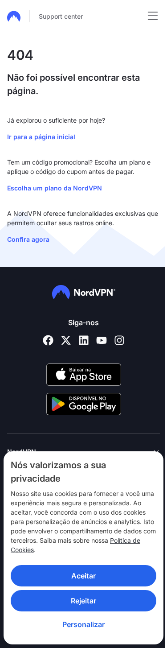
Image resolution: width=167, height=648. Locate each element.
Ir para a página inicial (41, 136)
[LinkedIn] (83, 340)
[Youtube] (101, 340)
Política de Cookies (108, 549)
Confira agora (28, 239)
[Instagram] (119, 340)
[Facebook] (48, 340)
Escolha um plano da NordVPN (54, 188)
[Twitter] (66, 340)
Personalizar (80, 624)
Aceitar (80, 575)
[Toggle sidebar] (153, 16)
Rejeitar (80, 600)
